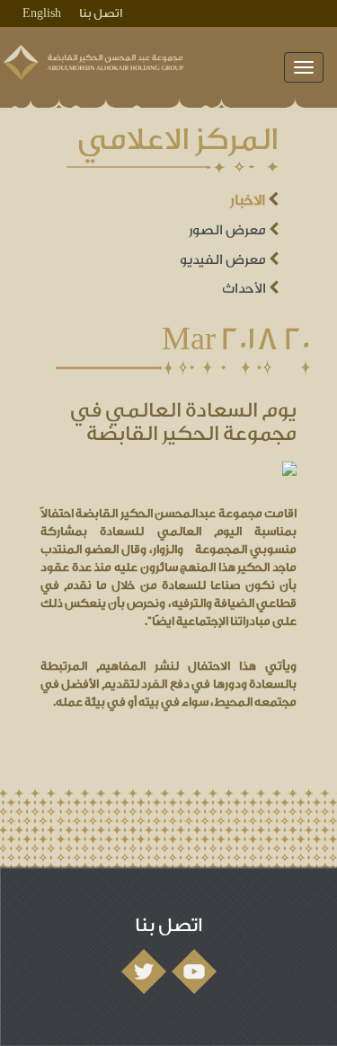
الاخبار (249, 200)
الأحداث (245, 288)
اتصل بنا (100, 13)
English (41, 13)
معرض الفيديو (224, 260)
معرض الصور (229, 230)
